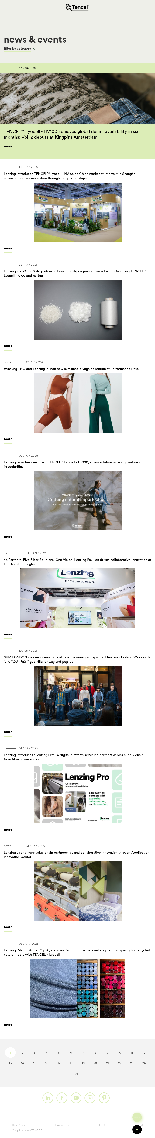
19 (83, 1063)
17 (59, 1063)
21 (107, 1063)
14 (22, 1063)
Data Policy (18, 1125)
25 (77, 1073)
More (8, 248)
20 (95, 1063)
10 (119, 1052)
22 (119, 1063)
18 (71, 1063)
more (8, 146)
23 (131, 1063)
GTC (102, 1125)
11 (132, 1052)
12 (144, 1052)
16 (46, 1063)
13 (10, 1063)
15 (34, 1063)
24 (144, 1063)
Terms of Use (62, 1125)
